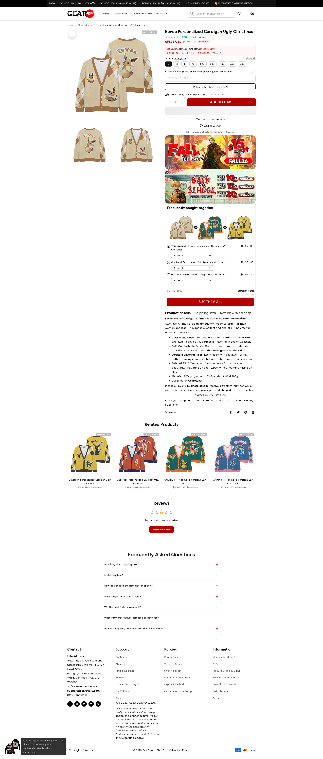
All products (85, 25)
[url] (83, 691)
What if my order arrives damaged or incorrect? (131, 617)
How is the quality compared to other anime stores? (134, 628)
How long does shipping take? (121, 564)
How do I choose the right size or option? (128, 585)
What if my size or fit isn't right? (122, 596)
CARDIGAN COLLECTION (210, 395)
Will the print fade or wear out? (122, 607)
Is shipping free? (113, 575)
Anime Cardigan (188, 323)
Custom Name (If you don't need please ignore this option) (198, 71)
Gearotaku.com (205, 400)
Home (70, 25)
